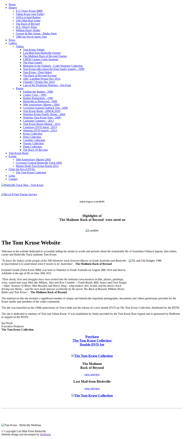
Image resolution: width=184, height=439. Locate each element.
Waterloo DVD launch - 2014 (40, 130)
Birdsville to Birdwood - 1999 (40, 101)
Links (12, 175)
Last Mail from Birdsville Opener (42, 52)
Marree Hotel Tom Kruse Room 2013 (37, 166)
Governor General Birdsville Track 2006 (39, 162)
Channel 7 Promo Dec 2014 (39, 81)
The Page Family (32, 62)
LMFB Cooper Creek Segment (40, 59)
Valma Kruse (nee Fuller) (30, 14)
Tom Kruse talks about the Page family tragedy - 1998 (53, 69)
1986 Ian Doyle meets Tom (31, 36)
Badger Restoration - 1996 (38, 98)
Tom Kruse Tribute (34, 49)
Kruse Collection (32, 133)
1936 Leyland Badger (28, 17)
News (12, 39)
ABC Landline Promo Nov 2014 (41, 78)
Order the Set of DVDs (22, 169)
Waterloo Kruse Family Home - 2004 (44, 114)
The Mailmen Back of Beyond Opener (45, 56)
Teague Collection (33, 143)
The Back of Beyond (28, 23)
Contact (13, 178)
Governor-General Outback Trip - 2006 (45, 107)
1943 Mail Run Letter (28, 20)
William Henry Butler (28, 30)
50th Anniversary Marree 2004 (33, 159)
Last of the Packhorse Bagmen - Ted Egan (47, 85)
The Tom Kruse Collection (31, 172)
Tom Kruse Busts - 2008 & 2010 (41, 111)
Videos (20, 46)
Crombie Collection (34, 140)
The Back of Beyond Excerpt (39, 75)
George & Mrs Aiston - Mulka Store (36, 33)
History (13, 7)
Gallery (13, 43)
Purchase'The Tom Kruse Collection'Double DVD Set (92, 340)
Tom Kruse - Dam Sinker (37, 72)
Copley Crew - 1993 (34, 94)
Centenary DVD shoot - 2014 (40, 127)
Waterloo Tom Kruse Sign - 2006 (42, 117)
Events (12, 156)
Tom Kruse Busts (18, 153)
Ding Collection (32, 136)
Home (12, 4)
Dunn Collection (32, 146)
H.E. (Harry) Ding (26, 27)
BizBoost (45, 434)
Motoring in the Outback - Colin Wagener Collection (53, 65)
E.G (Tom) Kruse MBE (29, 10)
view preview (92, 374)
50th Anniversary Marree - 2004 (41, 104)
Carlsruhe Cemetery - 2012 (38, 120)
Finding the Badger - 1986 (38, 91)
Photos (20, 88)
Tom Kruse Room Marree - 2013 (41, 124)
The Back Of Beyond (35, 149)
